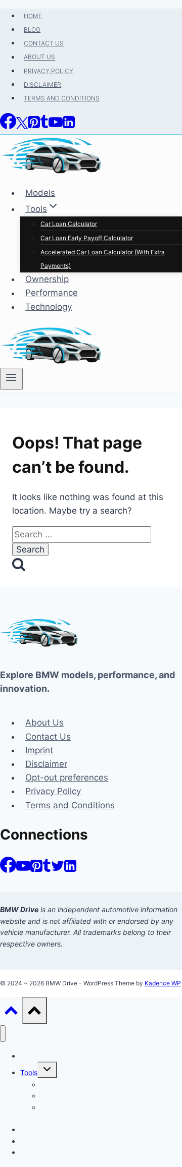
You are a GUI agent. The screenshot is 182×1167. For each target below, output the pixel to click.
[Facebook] (8, 870)
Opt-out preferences (66, 777)
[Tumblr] (46, 870)
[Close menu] (3, 1033)
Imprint (39, 750)
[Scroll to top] (11, 1012)
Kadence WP (163, 983)
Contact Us (48, 737)
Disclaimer (46, 764)
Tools (28, 1072)
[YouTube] (23, 870)
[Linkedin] (70, 870)
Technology (39, 1152)
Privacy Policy (53, 791)
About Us (44, 722)
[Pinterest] (36, 870)
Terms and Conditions (70, 805)
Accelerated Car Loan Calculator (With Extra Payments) (103, 1113)
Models (32, 1055)
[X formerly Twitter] (57, 870)
